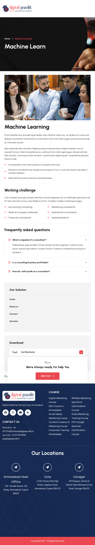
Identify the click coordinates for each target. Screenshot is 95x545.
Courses (14, 314)
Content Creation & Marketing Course (59, 424)
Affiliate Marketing (81, 398)
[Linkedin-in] (28, 412)
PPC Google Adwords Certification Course (78, 428)
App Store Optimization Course (79, 406)
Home (7, 38)
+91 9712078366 (19, 435)
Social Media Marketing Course (58, 416)
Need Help (46, 376)
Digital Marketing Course (58, 400)
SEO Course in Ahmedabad (56, 408)
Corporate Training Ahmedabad (59, 432)
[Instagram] (13, 412)
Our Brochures (28, 352)
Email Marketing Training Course (80, 416)
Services (14, 321)
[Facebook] (5, 412)
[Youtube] (20, 412)
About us (14, 306)
